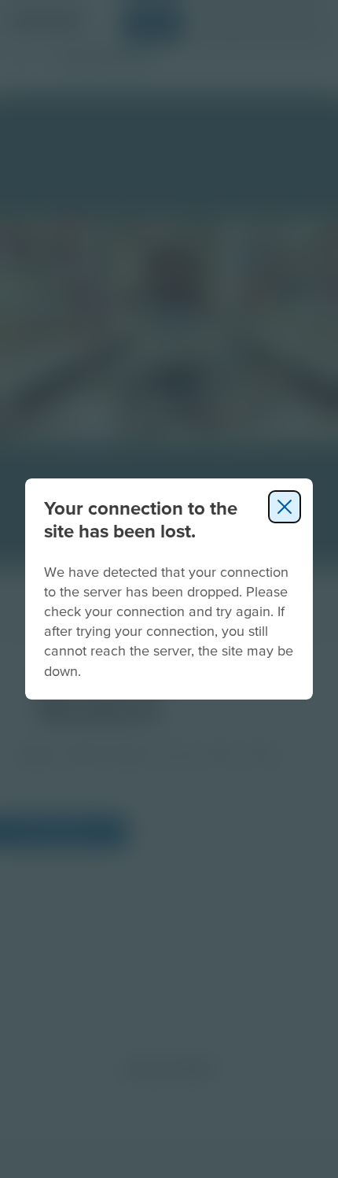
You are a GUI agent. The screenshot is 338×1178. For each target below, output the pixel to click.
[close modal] (284, 507)
